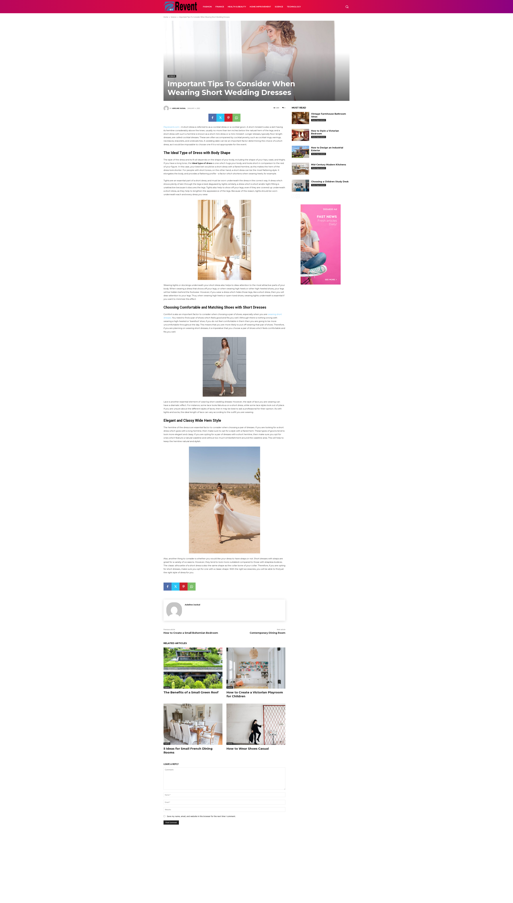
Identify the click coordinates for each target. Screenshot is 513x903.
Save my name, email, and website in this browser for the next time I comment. (201, 816)
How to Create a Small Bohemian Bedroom (191, 632)
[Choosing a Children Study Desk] (300, 186)
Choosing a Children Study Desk (330, 181)
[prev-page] (293, 196)
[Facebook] (212, 118)
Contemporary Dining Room (267, 632)
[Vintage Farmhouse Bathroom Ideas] (300, 118)
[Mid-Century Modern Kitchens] (300, 169)
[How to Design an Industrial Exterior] (300, 152)
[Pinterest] (228, 118)
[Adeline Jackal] (167, 108)
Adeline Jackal (179, 108)
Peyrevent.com (171, 127)
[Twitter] (220, 118)
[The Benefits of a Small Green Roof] (193, 668)
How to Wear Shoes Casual (247, 748)
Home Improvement (318, 120)
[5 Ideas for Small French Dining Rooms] (193, 724)
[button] (346, 6)
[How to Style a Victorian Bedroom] (300, 135)
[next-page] (297, 196)
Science (173, 17)
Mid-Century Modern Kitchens (328, 164)
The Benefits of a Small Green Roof (191, 692)
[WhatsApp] (236, 118)
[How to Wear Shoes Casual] (255, 724)
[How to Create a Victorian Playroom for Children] (255, 668)
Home (166, 17)
